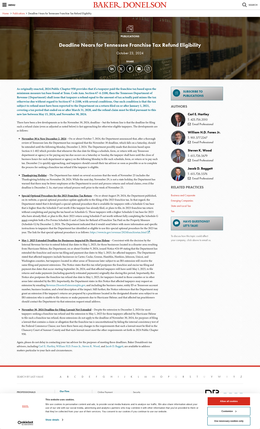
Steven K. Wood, (91, 346)
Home (5, 13)
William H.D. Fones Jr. (204, 132)
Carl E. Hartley (47, 346)
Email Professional (202, 124)
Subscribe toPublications (193, 94)
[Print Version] (148, 68)
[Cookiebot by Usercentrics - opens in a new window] (25, 423)
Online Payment (105, 392)
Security (136, 392)
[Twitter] (121, 68)
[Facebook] (130, 68)
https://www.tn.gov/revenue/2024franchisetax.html (118, 232)
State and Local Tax (181, 206)
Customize (227, 411)
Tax (172, 211)
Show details (52, 419)
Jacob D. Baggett (114, 346)
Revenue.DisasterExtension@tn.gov (65, 285)
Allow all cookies (229, 401)
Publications (19, 13)
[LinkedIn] (112, 68)
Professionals (26, 392)
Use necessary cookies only (228, 421)
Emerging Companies (182, 200)
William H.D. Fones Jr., (69, 346)
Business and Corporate (183, 195)
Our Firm (64, 391)
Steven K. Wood (200, 150)
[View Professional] (178, 119)
